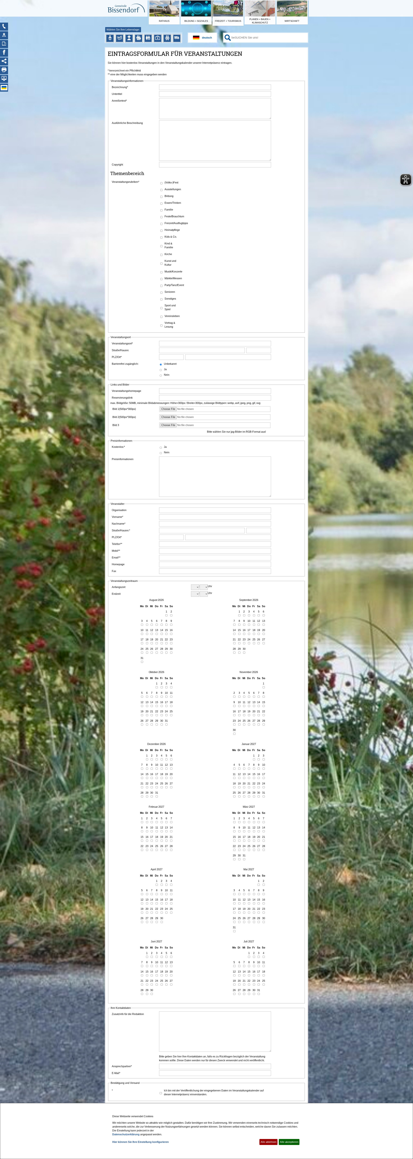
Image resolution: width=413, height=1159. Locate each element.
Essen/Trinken (173, 202)
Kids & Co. (171, 236)
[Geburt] (109, 38)
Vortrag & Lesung (170, 324)
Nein (166, 374)
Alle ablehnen (269, 1142)
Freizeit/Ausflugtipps (175, 223)
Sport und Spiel (170, 307)
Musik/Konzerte (173, 271)
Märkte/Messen (173, 278)
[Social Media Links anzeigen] (4, 61)
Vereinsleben (172, 316)
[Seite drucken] (4, 70)
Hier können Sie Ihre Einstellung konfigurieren (140, 1142)
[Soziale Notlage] (167, 38)
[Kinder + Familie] (138, 38)
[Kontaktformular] (4, 27)
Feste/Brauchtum (174, 216)
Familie (169, 209)
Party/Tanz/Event (174, 285)
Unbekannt (170, 363)
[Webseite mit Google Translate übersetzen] (202, 37)
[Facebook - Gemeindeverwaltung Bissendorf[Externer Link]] (4, 53)
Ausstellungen (173, 189)
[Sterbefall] (129, 38)
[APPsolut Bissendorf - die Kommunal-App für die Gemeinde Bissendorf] (4, 44)
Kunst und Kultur (170, 263)
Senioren (170, 292)
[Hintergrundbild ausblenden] (4, 79)
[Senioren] (148, 38)
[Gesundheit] (157, 38)
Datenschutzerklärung (126, 1134)
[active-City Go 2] (126, 8)
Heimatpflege (172, 230)
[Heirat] (119, 38)
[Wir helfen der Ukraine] (4, 88)
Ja (165, 369)
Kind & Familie (169, 245)
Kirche (168, 254)
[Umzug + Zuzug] (176, 38)
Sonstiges (170, 298)
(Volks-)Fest (171, 182)
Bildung (169, 196)
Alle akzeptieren (289, 1142)
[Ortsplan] (4, 35)
